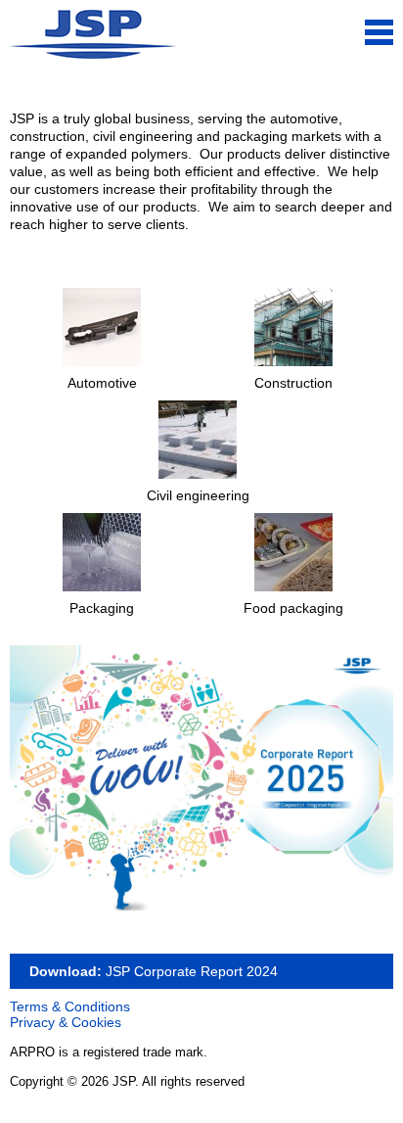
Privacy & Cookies (65, 1022)
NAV (379, 32)
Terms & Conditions (70, 1006)
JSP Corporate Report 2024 (190, 971)
